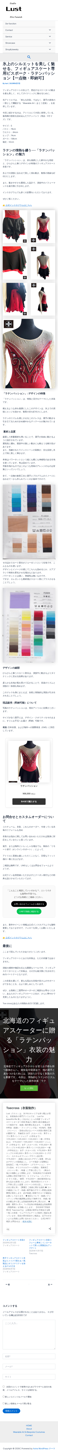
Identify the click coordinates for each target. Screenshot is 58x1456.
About (29, 1429)
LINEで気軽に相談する (29, 911)
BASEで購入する (29, 801)
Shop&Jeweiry (11, 49)
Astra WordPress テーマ (44, 1448)
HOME (29, 1425)
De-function (10, 23)
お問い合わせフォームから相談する (29, 904)
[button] (29, 57)
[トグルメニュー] (49, 30)
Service (8, 36)
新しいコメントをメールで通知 (18, 1397)
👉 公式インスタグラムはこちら (17, 205)
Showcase (10, 43)
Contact (9, 30)
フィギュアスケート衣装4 (14, 1240)
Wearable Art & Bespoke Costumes (29, 1432)
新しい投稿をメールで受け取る (18, 1403)
